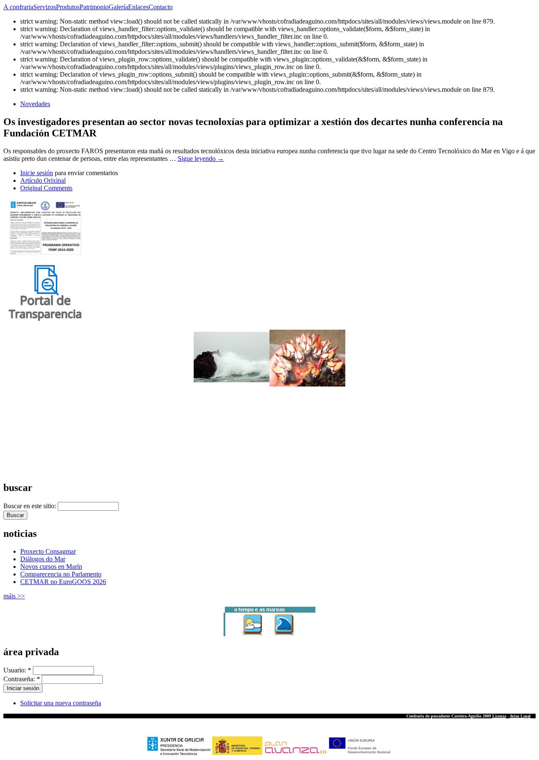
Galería (118, 7)
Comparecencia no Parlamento (60, 574)
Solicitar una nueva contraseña (60, 703)
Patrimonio (94, 7)
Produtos (68, 7)
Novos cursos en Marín (51, 566)
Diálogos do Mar (42, 559)
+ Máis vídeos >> (19, 470)
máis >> (14, 596)
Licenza (499, 716)
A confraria (18, 7)
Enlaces (138, 7)
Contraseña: (21, 679)
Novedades (35, 103)
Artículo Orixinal (43, 180)
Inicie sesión (36, 172)
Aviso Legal (520, 716)
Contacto (161, 7)
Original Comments (46, 188)
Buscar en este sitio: (30, 505)
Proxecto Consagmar (48, 551)
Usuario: (17, 670)
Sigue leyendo (201, 158)
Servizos (44, 7)
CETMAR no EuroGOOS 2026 (63, 581)
